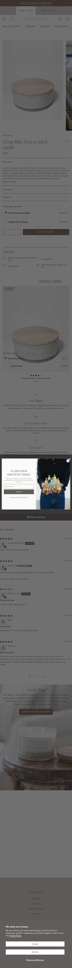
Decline (35, 952)
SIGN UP (19, 492)
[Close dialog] (68, 460)
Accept (35, 944)
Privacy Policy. (15, 935)
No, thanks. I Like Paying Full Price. (18, 497)
